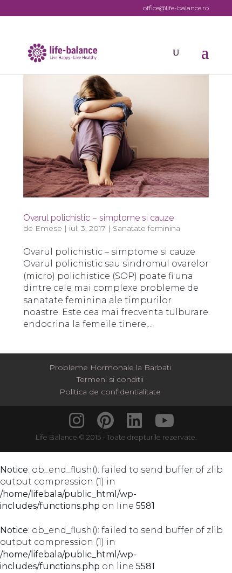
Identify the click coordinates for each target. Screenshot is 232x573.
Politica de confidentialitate (110, 392)
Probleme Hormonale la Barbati (110, 367)
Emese (48, 228)
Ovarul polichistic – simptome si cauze (98, 218)
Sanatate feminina (146, 228)
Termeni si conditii (110, 379)
